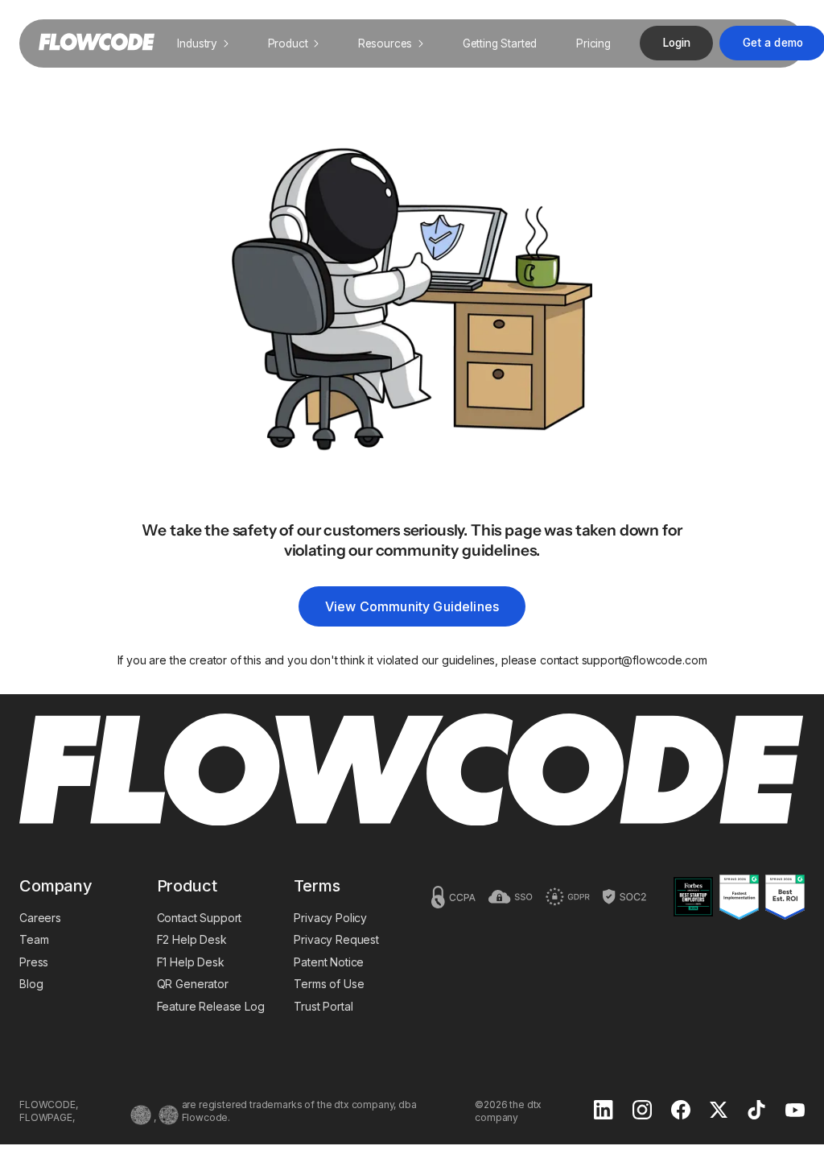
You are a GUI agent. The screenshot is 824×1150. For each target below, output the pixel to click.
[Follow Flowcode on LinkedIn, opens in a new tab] (603, 1111)
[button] (203, 43)
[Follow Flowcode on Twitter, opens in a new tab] (718, 1111)
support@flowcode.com (644, 660)
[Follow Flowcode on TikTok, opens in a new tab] (756, 1111)
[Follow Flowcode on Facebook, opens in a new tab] (680, 1111)
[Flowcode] (412, 771)
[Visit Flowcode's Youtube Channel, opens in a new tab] (795, 1111)
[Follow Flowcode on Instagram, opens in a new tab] (642, 1111)
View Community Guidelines (412, 606)
